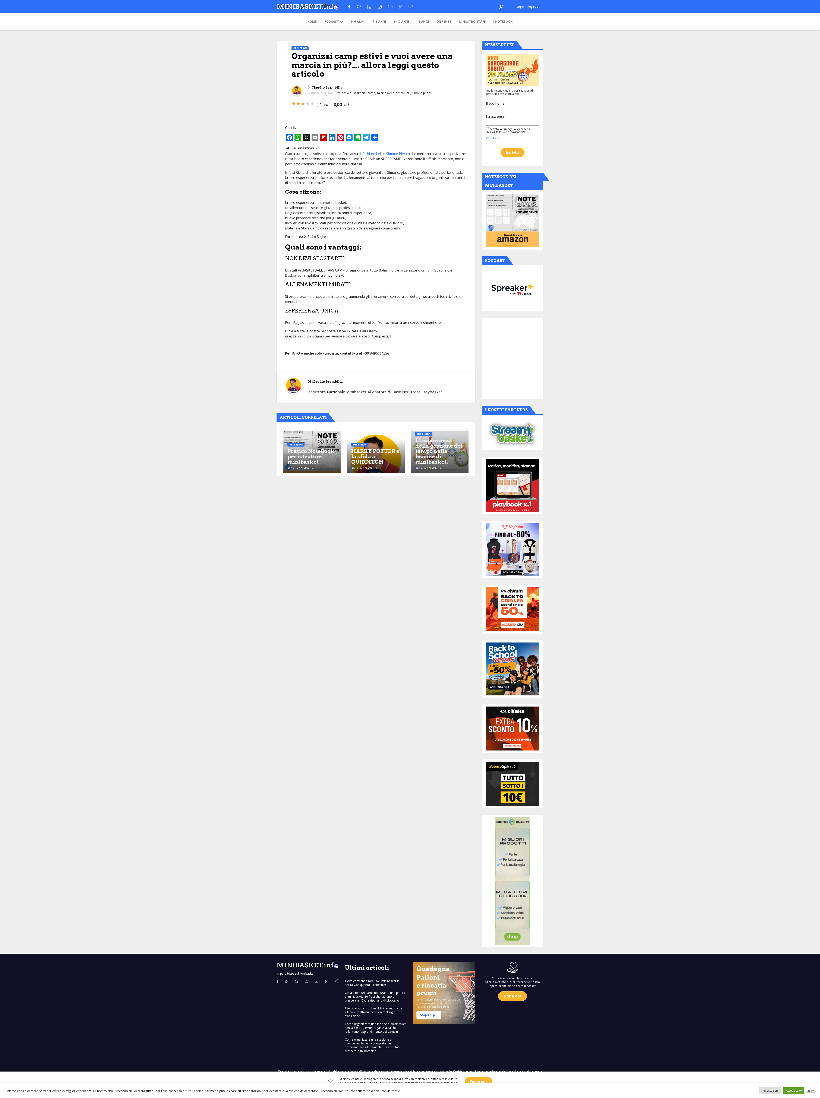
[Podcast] (512, 289)
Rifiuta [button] (810, 1091)
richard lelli (403, 93)
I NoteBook (502, 21)
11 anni (423, 21)
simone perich (422, 93)
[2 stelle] (298, 104)
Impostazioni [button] (770, 1090)
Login (520, 6)
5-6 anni (358, 21)
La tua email (495, 116)
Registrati (533, 6)
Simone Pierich (398, 153)
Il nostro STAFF (472, 21)
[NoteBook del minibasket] (512, 220)
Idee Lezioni (300, 48)
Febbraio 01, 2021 (322, 93)
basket (346, 93)
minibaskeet (385, 93)
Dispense (444, 21)
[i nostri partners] (512, 433)
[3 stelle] (303, 104)
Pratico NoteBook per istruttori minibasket (310, 456)
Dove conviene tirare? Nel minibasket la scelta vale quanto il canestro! (372, 983)
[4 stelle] (308, 104)
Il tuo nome (495, 103)
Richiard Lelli (372, 153)
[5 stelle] (312, 104)
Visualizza (492, 138)
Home (312, 21)
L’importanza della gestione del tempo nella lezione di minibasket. (439, 451)
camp (371, 93)
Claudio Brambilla (327, 87)
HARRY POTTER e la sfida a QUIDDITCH (375, 456)
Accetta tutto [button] (794, 1090)
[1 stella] (293, 104)
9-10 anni (401, 21)
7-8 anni (379, 21)
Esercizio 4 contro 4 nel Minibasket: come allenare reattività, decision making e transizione (373, 1012)
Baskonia (359, 93)
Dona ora (478, 1081)
